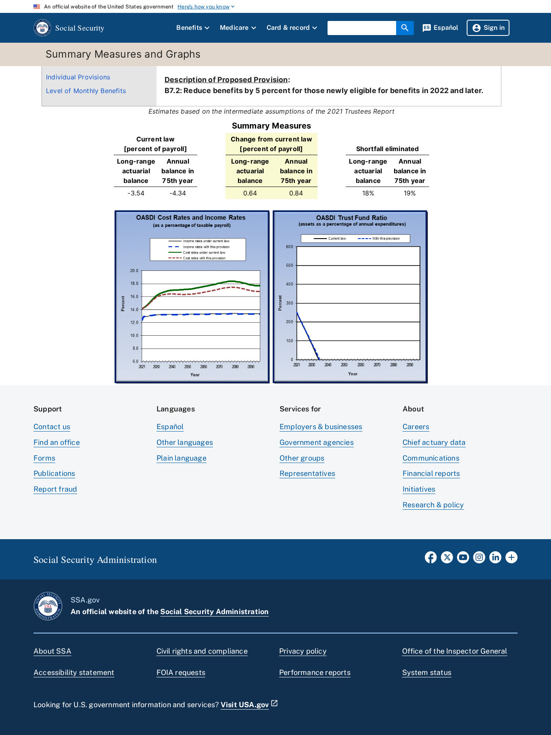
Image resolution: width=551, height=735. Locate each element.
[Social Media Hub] (511, 559)
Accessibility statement (74, 672)
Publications (54, 473)
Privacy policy (303, 651)
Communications (431, 458)
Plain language (182, 458)
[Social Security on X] (447, 559)
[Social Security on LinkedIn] (495, 559)
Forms (44, 458)
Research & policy (433, 504)
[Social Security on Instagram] (479, 559)
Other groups (302, 458)
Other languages (185, 442)
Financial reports (431, 473)
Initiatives (419, 489)
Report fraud (55, 489)
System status (427, 672)
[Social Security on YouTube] (463, 559)
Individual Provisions (78, 77)
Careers (416, 426)
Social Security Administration (214, 611)
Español (170, 426)
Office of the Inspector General (454, 651)
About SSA (52, 651)
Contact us (51, 426)
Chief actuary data (434, 442)
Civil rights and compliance (202, 651)
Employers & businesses (321, 426)
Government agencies (317, 442)
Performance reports (315, 672)
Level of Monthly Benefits (86, 91)
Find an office (56, 442)
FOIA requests (181, 672)
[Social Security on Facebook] (431, 559)
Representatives (307, 473)
